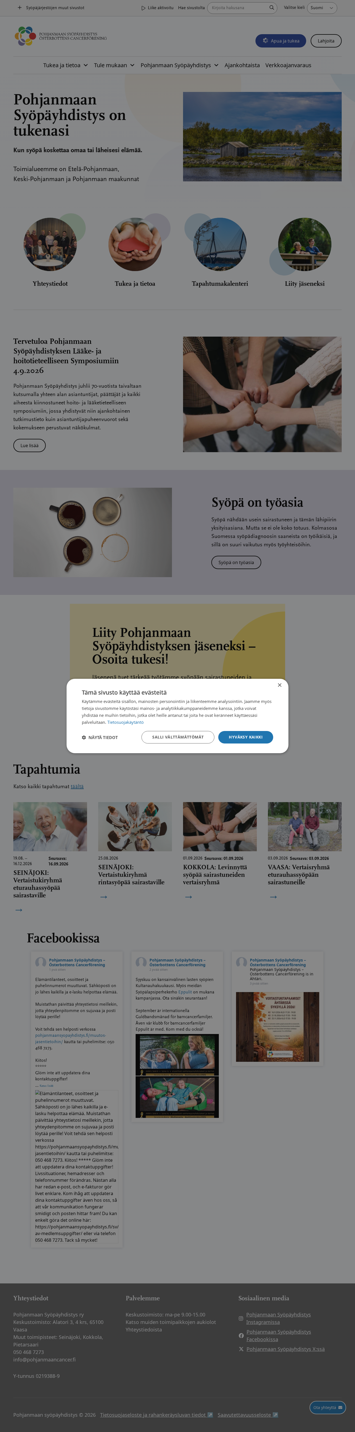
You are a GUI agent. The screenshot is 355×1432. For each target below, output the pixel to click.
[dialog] (177, 716)
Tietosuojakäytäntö (125, 722)
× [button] (279, 685)
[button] (100, 737)
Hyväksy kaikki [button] (246, 737)
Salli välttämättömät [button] (178, 737)
